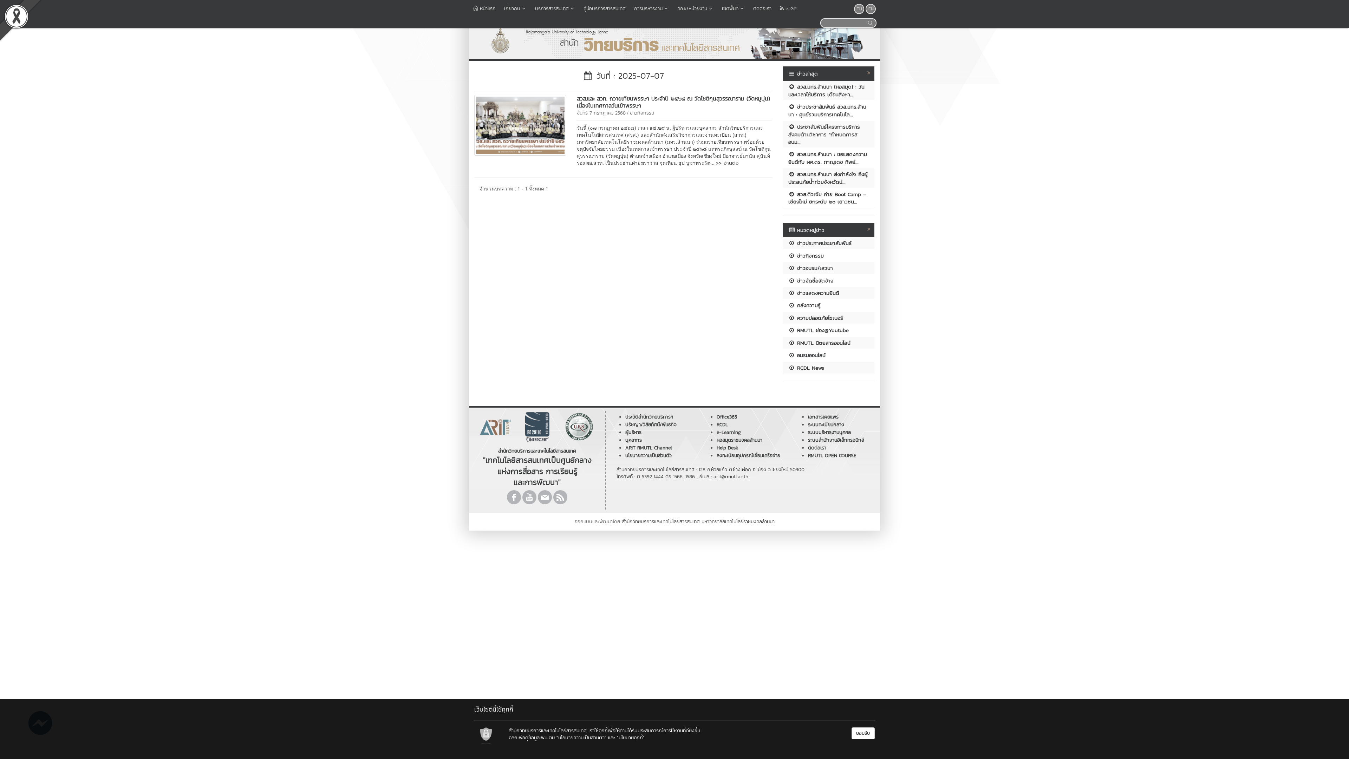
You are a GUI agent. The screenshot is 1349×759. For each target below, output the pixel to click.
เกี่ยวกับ (512, 8)
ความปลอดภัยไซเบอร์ (819, 318)
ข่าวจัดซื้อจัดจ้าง (814, 281)
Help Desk (727, 448)
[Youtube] (529, 497)
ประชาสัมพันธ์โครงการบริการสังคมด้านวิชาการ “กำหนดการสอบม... (824, 134)
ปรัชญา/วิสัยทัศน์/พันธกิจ (651, 424)
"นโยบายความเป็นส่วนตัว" (581, 737)
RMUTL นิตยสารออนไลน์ (823, 343)
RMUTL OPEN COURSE (832, 455)
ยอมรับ (863, 733)
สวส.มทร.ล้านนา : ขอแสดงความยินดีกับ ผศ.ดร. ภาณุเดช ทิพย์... (827, 158)
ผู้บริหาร (633, 432)
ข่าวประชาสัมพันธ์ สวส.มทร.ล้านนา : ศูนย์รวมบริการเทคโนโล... (827, 110)
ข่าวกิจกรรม (642, 113)
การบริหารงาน (648, 8)
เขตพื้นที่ (730, 8)
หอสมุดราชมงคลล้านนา (739, 440)
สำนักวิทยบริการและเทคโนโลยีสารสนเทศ (661, 521)
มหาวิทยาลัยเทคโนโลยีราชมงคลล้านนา (738, 521)
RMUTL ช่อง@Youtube (822, 330)
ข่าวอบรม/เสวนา (814, 268)
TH (859, 9)
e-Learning (729, 432)
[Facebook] (514, 497)
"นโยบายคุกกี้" (631, 737)
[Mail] (545, 497)
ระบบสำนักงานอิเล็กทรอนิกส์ (836, 440)
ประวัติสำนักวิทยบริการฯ (649, 417)
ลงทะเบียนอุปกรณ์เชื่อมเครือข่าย (748, 455)
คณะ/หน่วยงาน (692, 8)
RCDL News (809, 368)
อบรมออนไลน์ (810, 355)
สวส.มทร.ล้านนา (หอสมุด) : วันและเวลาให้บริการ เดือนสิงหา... (826, 90)
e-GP (790, 8)
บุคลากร (633, 440)
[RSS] (560, 497)
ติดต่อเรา (762, 8)
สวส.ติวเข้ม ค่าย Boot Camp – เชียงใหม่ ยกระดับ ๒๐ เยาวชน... (827, 198)
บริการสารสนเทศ (552, 8)
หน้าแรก (487, 8)
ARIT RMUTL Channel (648, 448)
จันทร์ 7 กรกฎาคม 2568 (601, 113)
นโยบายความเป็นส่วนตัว (648, 455)
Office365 (727, 417)
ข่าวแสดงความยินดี (817, 293)
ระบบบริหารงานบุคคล (829, 432)
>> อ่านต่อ (727, 163)
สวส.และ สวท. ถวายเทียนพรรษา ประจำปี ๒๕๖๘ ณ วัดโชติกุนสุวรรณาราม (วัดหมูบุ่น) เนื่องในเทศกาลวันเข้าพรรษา (673, 102)
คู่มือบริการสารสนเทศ (605, 8)
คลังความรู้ (808, 305)
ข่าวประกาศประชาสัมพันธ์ (823, 243)
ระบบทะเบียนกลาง (826, 424)
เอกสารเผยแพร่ (823, 417)
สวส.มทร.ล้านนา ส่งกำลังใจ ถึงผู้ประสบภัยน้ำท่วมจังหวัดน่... (828, 178)
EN (871, 9)
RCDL (722, 424)
